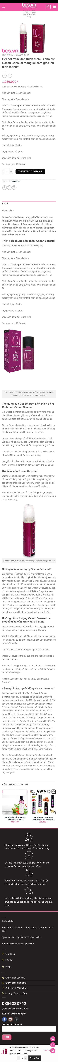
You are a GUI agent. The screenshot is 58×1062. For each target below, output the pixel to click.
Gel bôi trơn (22, 55)
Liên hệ (9, 960)
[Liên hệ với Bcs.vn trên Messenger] (52, 1050)
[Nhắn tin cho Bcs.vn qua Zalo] (52, 1044)
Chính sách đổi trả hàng (16, 988)
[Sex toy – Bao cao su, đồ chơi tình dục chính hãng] (29, 5)
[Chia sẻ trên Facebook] (4, 187)
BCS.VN (9, 848)
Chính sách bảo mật (15, 978)
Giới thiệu (10, 954)
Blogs (8, 966)
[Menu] (3, 6)
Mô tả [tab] (5, 204)
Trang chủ (7, 55)
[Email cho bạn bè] (14, 187)
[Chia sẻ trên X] (9, 187)
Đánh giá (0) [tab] (7, 211)
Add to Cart (35, 1058)
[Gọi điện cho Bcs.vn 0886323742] (52, 1038)
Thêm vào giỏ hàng (30, 171)
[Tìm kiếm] (48, 7)
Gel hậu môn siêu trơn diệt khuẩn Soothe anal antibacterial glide (15, 819)
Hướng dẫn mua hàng (16, 993)
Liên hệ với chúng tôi (12, 1024)
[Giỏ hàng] (54, 7)
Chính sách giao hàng (15, 983)
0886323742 (14, 1003)
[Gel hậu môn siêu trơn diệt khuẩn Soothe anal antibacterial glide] (15, 802)
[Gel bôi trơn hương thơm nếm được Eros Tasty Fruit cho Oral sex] (43, 802)
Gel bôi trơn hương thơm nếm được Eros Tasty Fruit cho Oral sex (43, 819)
